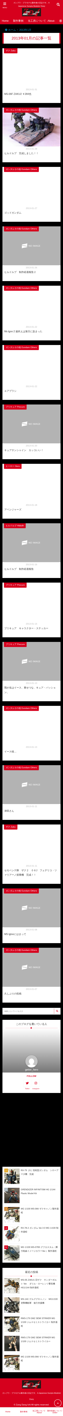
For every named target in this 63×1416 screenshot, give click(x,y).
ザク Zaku (11, 50)
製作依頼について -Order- (55, 1412)
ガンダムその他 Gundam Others (21, 110)
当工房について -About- (41, 20)
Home (5, 20)
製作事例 (18, 20)
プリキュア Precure (15, 407)
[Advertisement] (31, 1130)
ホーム (11, 29)
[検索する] (57, 1011)
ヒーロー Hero (13, 466)
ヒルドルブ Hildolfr (15, 526)
